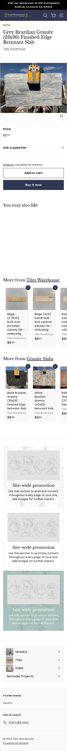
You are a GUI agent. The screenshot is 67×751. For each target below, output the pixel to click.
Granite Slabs (40, 358)
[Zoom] (61, 116)
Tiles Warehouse (14, 49)
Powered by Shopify (15, 743)
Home (6, 25)
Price (7, 129)
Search (7, 703)
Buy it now (33, 185)
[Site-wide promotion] (33, 465)
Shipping (8, 164)
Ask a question (14, 148)
